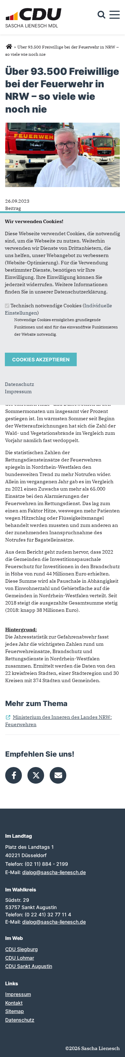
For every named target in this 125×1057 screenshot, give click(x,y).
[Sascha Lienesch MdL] (8, 47)
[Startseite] (34, 9)
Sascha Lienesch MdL (31, 25)
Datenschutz (19, 384)
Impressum (18, 391)
